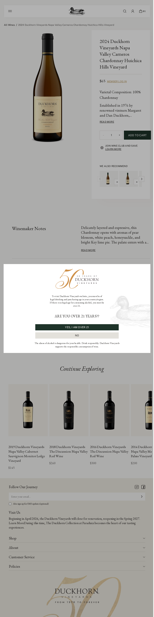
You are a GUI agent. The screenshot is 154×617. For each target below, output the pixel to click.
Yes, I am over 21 (77, 327)
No (77, 335)
